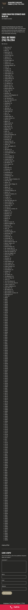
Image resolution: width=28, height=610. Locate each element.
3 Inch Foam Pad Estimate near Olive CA (13, 15)
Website (4, 586)
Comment (4, 560)
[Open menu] (2, 7)
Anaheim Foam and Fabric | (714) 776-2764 (16, 3)
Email (3, 580)
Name (3, 574)
